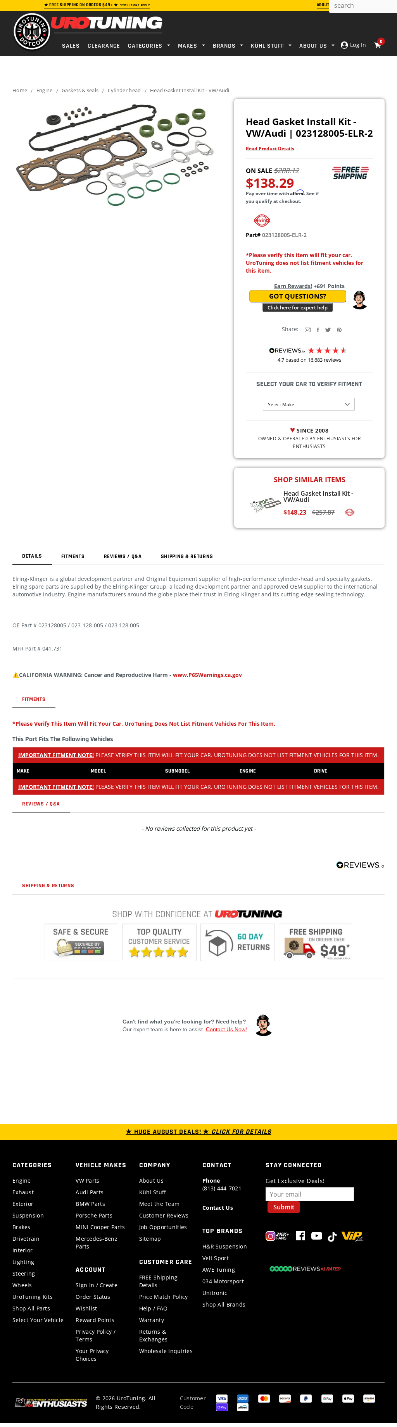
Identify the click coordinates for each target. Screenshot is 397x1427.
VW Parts (87, 1180)
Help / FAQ (153, 1308)
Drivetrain (26, 1238)
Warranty (151, 1320)
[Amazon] (369, 1397)
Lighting (23, 1262)
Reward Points (95, 1320)
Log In (357, 44)
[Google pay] (327, 1397)
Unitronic (215, 1292)
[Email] (308, 329)
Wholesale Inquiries (166, 1351)
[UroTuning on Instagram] (277, 1237)
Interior (22, 1250)
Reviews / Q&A (123, 556)
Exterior (22, 1203)
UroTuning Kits (32, 1296)
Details (32, 556)
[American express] (243, 1397)
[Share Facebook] (318, 329)
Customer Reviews (163, 1215)
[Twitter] (328, 329)
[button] (359, 300)
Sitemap (150, 1238)
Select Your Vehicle (38, 1320)
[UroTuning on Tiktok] (332, 1237)
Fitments (73, 556)
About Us (151, 1180)
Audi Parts (90, 1192)
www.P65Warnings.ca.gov (207, 674)
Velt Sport (215, 1258)
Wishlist (86, 1308)
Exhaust (23, 1192)
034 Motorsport (223, 1281)
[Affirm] (243, 1406)
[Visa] (222, 1397)
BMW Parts (90, 1203)
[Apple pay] (348, 1397)
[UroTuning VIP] (352, 1237)
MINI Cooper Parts (100, 1227)
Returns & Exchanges (153, 1335)
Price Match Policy (163, 1296)
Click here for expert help (298, 307)
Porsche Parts (94, 1215)
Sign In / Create (96, 1285)
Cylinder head (124, 90)
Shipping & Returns (187, 556)
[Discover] (285, 1397)
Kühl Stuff (152, 1192)
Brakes (21, 1227)
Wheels (22, 1285)
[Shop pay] (222, 1406)
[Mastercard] (264, 1397)
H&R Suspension (224, 1246)
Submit (283, 1207)
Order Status (93, 1296)
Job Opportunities (163, 1227)
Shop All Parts (31, 1308)
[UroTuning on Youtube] (316, 1237)
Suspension (28, 1215)
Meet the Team (159, 1203)
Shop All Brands (223, 1304)
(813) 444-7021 (222, 1184)
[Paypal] (306, 1397)
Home (19, 90)
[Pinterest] (339, 329)
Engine (44, 90)
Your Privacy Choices (92, 1354)
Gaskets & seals (80, 90)
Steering (23, 1273)
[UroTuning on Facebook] (300, 1237)
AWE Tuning (218, 1269)
